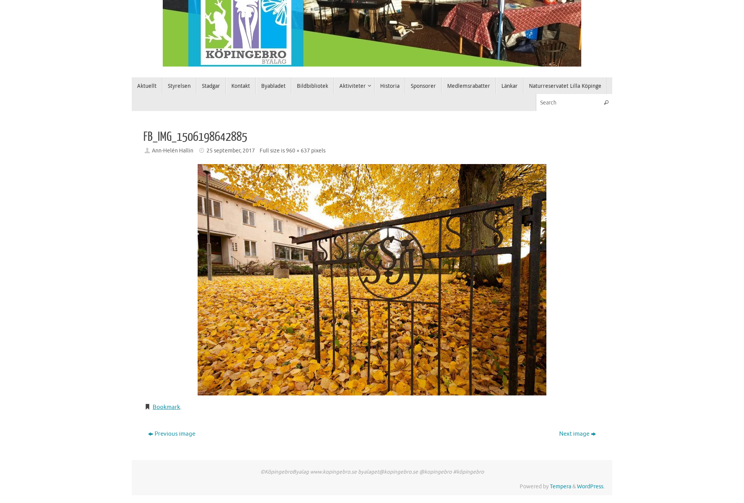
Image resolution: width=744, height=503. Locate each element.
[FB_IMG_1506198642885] (372, 279)
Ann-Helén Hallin (172, 150)
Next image (574, 434)
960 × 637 (298, 150)
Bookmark (166, 407)
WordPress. (590, 486)
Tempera (560, 486)
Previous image (175, 434)
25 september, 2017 (231, 150)
